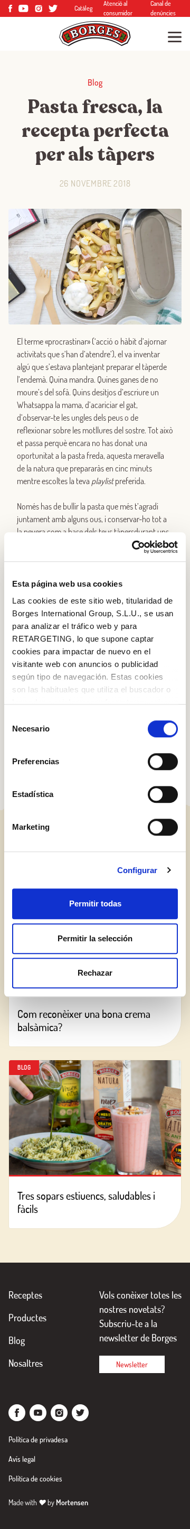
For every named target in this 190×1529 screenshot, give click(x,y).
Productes (27, 1317)
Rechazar (95, 972)
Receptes (25, 1295)
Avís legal (21, 1458)
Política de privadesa (38, 1439)
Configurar (137, 870)
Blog (16, 1340)
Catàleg (83, 8)
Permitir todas (95, 903)
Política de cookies (35, 1478)
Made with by (48, 1502)
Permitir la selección (95, 938)
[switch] (163, 761)
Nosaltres (25, 1363)
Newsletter (132, 1364)
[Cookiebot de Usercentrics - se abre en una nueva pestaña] (134, 547)
